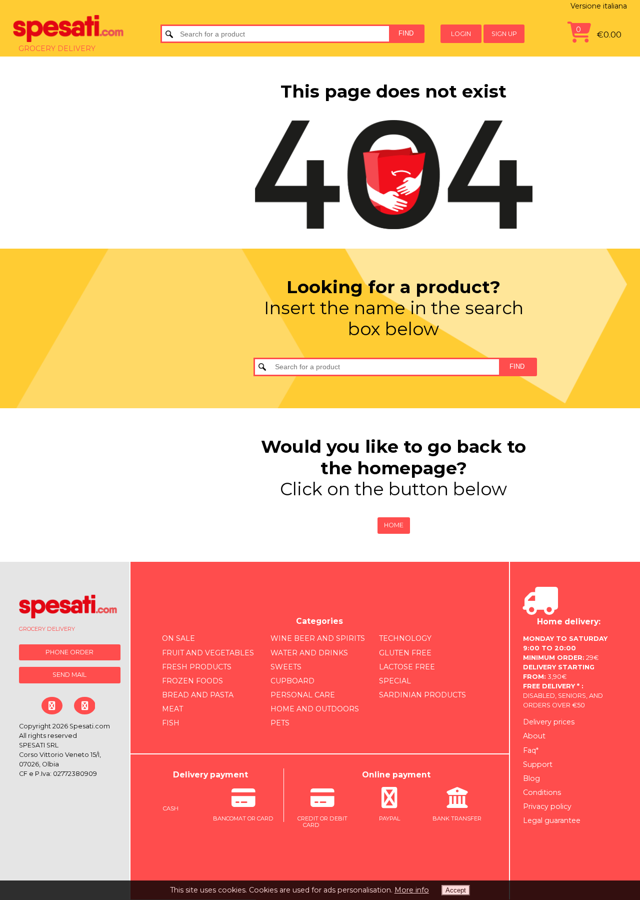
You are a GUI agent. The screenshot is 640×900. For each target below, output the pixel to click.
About (534, 735)
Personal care (302, 694)
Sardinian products (422, 694)
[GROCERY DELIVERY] (68, 608)
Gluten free (405, 652)
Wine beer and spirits (317, 638)
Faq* (530, 750)
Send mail (69, 674)
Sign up (504, 34)
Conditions (542, 792)
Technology (405, 638)
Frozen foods (192, 680)
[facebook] (51, 705)
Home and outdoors (314, 708)
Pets (280, 722)
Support (537, 764)
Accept (456, 890)
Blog (531, 778)
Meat (172, 708)
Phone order (70, 652)
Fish (171, 722)
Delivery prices (548, 721)
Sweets (286, 666)
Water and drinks (309, 652)
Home (394, 525)
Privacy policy (547, 806)
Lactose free (407, 666)
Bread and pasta (198, 694)
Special (395, 680)
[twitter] (84, 705)
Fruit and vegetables (208, 652)
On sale (178, 638)
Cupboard (292, 680)
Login (461, 34)
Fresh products (197, 666)
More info (411, 889)
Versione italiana (598, 6)
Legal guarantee (551, 820)
